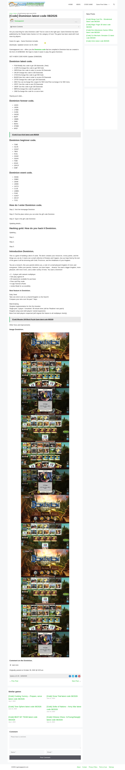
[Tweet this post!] (73, 677)
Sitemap (111, 767)
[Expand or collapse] (79, 27)
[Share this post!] (70, 677)
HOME (70, 4)
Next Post (75, 681)
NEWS (78, 4)
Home (10, 13)
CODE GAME (88, 4)
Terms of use (103, 767)
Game (15, 13)
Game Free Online (101, 4)
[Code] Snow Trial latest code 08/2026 (62, 696)
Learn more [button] (15, 665)
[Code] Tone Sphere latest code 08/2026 (25, 707)
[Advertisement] (104, 66)
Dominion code (39, 49)
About (78, 767)
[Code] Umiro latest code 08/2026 (97, 41)
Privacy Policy (93, 767)
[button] (45, 345)
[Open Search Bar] (113, 4)
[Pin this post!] (79, 677)
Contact (84, 767)
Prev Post (14, 681)
